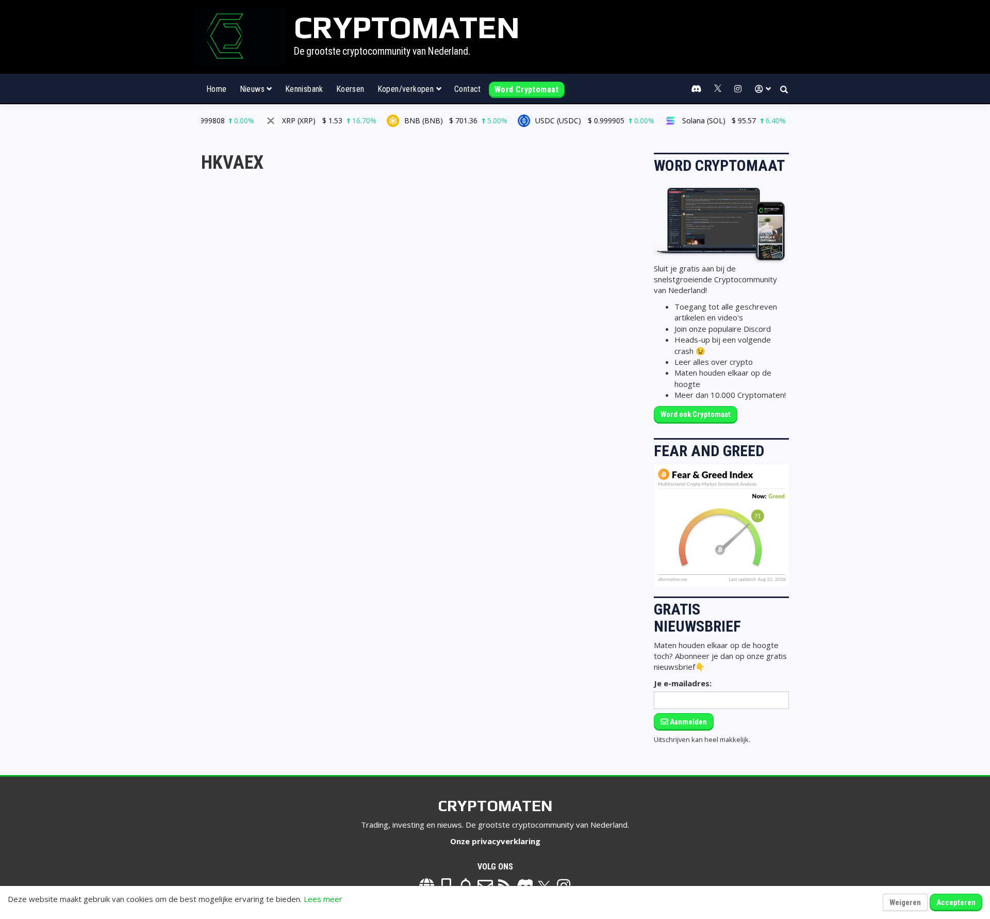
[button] (763, 89)
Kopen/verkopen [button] (406, 89)
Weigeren (905, 902)
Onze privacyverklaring (495, 841)
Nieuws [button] (253, 89)
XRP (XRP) (307, 120)
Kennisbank (304, 89)
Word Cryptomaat (526, 89)
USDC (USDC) (572, 120)
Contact (467, 89)
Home (216, 89)
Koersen (350, 89)
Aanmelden (687, 722)
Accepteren (956, 902)
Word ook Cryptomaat (696, 414)
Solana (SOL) (711, 120)
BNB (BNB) (433, 120)
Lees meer (323, 899)
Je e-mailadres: (683, 683)
